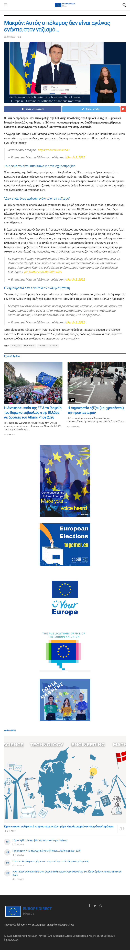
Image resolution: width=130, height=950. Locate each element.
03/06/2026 (74, 426)
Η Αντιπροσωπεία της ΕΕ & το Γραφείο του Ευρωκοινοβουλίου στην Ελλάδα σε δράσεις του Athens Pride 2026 (33, 412)
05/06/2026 (10, 434)
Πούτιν (42, 346)
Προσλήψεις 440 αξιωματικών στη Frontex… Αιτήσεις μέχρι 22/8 (46, 850)
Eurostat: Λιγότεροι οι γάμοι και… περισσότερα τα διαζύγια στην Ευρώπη (51, 861)
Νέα (19, 37)
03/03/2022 (9, 37)
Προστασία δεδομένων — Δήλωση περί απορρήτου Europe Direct (39, 924)
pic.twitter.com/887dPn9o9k (43, 272)
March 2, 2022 (75, 157)
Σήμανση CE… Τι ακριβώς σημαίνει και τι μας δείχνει (40, 840)
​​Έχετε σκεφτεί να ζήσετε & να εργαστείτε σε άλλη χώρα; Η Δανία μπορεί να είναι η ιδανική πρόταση (58, 826)
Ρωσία (53, 346)
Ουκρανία (29, 346)
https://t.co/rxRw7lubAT (53, 150)
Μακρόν (16, 346)
